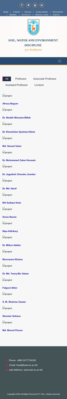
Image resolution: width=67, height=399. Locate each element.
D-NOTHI (56, 15)
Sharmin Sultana (11, 316)
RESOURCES (58, 12)
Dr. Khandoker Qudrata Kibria (18, 131)
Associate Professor (44, 78)
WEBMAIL (13, 15)
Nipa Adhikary (10, 231)
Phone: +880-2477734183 (22, 360)
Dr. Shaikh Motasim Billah (16, 117)
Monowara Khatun (12, 259)
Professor (20, 78)
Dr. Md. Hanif (9, 188)
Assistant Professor (16, 85)
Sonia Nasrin (9, 217)
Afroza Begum (10, 103)
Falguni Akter (9, 287)
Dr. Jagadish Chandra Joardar (18, 174)
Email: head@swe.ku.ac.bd (23, 365)
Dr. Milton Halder (11, 245)
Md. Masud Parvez (12, 330)
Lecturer (39, 85)
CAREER (16, 12)
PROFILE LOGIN (41, 15)
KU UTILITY (26, 15)
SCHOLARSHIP (42, 12)
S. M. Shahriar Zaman (14, 302)
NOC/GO (28, 12)
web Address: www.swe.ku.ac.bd (25, 369)
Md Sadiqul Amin (11, 202)
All (6, 78)
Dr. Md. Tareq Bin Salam (15, 273)
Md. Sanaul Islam (11, 146)
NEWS (5, 12)
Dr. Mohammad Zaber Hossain (19, 160)
